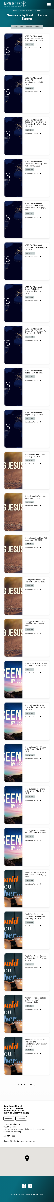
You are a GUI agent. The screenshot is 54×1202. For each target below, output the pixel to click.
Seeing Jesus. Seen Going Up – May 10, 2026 (35, 455)
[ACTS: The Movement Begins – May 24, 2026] (13, 387)
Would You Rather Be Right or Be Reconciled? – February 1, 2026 (35, 1000)
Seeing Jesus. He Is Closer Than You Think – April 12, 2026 (35, 623)
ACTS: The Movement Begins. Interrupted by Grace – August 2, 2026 (34, 38)
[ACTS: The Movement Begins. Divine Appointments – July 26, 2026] (13, 94)
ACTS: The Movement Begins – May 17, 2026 (34, 413)
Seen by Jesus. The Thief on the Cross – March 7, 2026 (36, 831)
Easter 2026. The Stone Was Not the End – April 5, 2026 (36, 664)
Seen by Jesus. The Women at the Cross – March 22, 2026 (35, 749)
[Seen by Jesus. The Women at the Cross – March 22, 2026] (13, 763)
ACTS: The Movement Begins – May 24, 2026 (34, 371)
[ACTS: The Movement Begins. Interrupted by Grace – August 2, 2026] (13, 52)
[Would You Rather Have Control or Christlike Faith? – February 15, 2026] (13, 930)
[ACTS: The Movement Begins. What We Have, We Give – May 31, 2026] (13, 345)
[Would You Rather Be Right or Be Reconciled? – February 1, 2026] (13, 1014)
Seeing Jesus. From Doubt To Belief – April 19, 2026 (35, 581)
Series (15, 27)
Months (38, 27)
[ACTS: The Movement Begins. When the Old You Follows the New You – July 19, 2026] (13, 136)
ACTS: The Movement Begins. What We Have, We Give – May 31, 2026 (35, 331)
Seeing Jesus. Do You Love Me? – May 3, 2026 (35, 497)
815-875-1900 (9, 1136)
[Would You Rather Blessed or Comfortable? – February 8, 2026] (13, 972)
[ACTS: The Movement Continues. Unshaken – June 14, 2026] (13, 261)
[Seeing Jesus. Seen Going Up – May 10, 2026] (13, 470)
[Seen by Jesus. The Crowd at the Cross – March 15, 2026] (13, 805)
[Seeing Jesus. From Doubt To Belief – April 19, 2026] (13, 596)
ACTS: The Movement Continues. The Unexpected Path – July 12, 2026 (36, 163)
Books (22, 27)
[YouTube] (30, 1186)
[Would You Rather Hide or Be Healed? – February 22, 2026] (13, 888)
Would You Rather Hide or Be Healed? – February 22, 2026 (35, 874)
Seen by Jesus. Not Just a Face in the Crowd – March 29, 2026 (35, 707)
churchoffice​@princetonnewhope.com (19, 1141)
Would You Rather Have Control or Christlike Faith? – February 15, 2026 (35, 916)
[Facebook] (23, 1186)
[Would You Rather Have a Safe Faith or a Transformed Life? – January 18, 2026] (13, 1056)
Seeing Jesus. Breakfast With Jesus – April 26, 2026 (36, 539)
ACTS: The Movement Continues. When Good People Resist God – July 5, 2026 (35, 206)
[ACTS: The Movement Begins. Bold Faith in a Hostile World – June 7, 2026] (13, 303)
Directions (21, 1118)
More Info (9, 1118)
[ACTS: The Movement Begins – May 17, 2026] (13, 429)
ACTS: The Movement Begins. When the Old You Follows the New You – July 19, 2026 (35, 123)
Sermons (22, 11)
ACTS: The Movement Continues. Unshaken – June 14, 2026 (36, 247)
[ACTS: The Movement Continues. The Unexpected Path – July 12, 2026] (13, 178)
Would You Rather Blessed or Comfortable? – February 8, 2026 (36, 958)
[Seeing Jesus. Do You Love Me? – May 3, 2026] (13, 512)
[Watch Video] (40, 48)
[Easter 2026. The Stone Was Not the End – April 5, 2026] (13, 679)
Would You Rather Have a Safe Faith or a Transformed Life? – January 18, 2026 (36, 1042)
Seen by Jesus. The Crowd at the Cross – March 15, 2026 (35, 791)
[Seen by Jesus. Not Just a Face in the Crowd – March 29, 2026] (13, 721)
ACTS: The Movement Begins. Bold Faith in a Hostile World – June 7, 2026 (34, 290)
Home (15, 11)
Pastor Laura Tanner (34, 11)
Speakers (29, 27)
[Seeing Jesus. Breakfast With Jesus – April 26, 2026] (13, 554)
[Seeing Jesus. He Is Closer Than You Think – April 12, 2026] (13, 638)
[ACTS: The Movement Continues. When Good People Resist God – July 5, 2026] (13, 219)
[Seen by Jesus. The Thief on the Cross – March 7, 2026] (13, 847)
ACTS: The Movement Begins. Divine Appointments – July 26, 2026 (34, 81)
